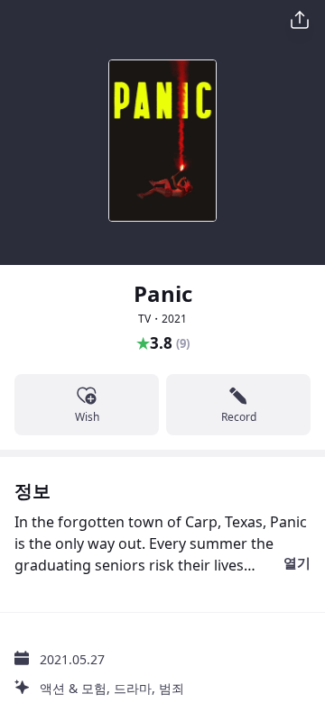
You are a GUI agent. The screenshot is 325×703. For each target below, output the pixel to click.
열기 (297, 562)
